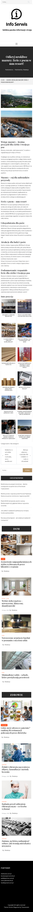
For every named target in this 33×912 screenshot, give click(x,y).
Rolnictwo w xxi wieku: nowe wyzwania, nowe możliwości (9, 455)
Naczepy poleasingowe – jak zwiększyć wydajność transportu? (15, 519)
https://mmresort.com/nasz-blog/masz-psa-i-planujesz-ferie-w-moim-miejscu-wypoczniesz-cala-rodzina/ (15, 263)
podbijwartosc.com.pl (7, 878)
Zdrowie (4, 725)
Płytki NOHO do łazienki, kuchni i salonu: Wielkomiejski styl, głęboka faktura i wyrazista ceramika (15, 503)
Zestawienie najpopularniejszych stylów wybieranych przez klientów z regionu (16, 564)
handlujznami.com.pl (7, 883)
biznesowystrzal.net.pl (8, 876)
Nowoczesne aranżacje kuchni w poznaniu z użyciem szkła (16, 639)
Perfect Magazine (14, 907)
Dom (3, 559)
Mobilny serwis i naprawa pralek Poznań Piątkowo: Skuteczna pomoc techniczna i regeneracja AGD (16, 495)
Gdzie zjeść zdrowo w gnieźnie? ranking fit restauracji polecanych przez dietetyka (15, 730)
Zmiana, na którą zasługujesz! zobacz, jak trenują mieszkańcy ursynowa (16, 843)
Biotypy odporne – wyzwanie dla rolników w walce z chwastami (24, 455)
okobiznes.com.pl (6, 874)
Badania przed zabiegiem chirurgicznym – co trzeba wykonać (14, 806)
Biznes (4, 598)
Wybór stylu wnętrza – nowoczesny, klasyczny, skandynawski (12, 603)
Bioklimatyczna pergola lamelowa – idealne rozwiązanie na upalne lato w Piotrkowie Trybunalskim (14, 486)
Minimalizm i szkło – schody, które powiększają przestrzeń (15, 676)
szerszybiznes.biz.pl (7, 880)
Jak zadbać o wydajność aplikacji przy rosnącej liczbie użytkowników (15, 512)
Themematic (25, 907)
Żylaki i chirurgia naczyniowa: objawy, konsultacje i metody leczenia (16, 769)
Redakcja (26, 70)
